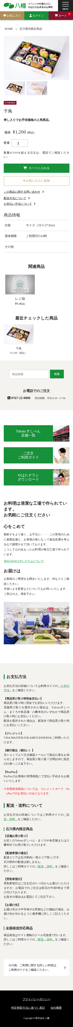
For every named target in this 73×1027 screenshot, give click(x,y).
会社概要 (56, 1007)
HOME (9, 28)
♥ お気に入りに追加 (36, 180)
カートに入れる (39, 168)
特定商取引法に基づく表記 (28, 1007)
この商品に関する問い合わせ (22, 191)
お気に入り (14, 15)
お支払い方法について (18, 203)
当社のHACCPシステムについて (24, 561)
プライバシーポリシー (36, 999)
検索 (57, 374)
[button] (65, 5)
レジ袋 (20, 299)
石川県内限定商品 (31, 28)
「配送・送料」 (45, 866)
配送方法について (15, 198)
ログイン (38, 15)
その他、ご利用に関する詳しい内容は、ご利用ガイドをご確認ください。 (33, 967)
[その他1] (36, 87)
